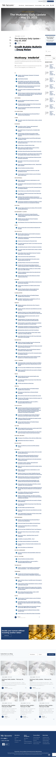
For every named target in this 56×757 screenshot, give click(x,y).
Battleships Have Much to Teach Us (26, 440)
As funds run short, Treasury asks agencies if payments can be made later (28, 127)
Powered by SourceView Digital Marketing (34, 751)
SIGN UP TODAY (51, 654)
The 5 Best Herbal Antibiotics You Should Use (28, 541)
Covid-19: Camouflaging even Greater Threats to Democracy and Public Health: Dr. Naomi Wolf (29, 415)
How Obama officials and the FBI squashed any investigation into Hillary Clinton (28, 493)
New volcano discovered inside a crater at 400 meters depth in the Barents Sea (28, 592)
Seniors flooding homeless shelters (26, 168)
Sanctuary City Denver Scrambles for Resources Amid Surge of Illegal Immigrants (30, 346)
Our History (16, 737)
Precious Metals (38, 5)
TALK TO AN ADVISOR (50, 1)
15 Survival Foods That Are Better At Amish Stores (29, 523)
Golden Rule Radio (46, 740)
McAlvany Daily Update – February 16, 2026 (46, 706)
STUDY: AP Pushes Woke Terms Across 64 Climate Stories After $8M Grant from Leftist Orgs (29, 607)
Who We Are (21, 5)
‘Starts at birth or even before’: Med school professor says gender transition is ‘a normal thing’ (29, 323)
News (44, 5)
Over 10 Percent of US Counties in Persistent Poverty (29, 477)
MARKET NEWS (25, 11)
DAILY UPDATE (31, 11)
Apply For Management (28, 743)
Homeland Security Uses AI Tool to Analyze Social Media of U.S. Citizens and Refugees (29, 86)
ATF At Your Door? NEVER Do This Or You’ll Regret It (29, 367)
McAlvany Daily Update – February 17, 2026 (27, 706)
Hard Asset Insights (18, 740)
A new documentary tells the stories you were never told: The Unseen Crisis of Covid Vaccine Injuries (29, 432)
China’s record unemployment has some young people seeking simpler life (28, 259)
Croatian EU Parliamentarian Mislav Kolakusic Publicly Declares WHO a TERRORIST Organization (29, 266)
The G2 (19, 42)
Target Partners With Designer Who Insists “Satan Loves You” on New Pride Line (29, 333)
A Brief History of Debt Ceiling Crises (26, 145)
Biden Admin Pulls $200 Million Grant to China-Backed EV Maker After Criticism (28, 148)
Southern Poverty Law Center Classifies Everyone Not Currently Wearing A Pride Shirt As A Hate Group (30, 313)
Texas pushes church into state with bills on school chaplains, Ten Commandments (29, 484)
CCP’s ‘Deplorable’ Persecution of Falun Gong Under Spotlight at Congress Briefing (29, 514)
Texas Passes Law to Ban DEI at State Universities (29, 190)
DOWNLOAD (6, 635)
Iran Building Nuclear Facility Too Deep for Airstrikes (30, 246)
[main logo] (8, 5)
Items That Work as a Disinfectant (25, 547)
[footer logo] (6, 735)
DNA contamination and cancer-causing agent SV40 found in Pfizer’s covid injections (30, 429)
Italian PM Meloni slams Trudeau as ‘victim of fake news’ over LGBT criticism (29, 269)
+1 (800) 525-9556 (40, 1)
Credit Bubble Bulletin (46, 743)
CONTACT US (45, 1)
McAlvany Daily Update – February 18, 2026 (9, 706)
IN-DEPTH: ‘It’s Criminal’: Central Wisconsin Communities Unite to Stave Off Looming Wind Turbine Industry (28, 215)
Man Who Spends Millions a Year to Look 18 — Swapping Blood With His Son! (28, 402)
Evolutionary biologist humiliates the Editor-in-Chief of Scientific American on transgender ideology (30, 202)
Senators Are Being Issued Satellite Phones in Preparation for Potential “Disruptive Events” (28, 456)
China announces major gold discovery (26, 256)
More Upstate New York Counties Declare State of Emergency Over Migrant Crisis (29, 350)
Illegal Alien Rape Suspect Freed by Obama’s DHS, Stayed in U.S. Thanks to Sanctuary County (29, 357)
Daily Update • (17, 36)
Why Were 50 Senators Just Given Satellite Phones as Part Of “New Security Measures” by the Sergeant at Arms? (30, 488)
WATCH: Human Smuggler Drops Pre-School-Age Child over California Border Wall (29, 343)
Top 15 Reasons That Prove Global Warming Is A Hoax (30, 222)
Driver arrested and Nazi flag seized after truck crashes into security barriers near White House (28, 481)
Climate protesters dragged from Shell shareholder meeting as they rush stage (29, 104)
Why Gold (35, 740)
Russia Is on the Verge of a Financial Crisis (27, 240)
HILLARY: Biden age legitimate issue (26, 507)
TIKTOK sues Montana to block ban (26, 383)
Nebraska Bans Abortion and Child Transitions (28, 330)
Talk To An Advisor (36, 743)
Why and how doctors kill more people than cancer (29, 395)
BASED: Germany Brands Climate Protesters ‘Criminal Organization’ (28, 219)
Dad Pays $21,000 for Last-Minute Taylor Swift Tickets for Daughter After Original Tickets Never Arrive (30, 154)
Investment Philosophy (28, 741)
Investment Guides (46, 737)
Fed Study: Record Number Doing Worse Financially (29, 151)
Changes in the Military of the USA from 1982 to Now (29, 438)
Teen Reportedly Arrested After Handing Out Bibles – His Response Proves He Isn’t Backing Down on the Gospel (30, 364)
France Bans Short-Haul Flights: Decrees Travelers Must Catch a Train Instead (29, 253)
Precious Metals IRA (36, 737)
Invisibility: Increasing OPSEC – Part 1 (26, 538)
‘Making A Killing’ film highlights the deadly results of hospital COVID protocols (29, 419)
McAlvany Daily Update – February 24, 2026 (40, 680)
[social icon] (1, 738)
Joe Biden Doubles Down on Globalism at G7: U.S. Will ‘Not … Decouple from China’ (29, 299)
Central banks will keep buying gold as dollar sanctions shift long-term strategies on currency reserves (29, 134)
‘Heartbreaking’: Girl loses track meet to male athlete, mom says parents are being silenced (28, 320)
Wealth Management (29, 5)
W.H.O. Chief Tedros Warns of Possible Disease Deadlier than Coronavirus (28, 296)
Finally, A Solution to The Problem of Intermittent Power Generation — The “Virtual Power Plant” (29, 568)
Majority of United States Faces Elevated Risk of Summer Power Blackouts (28, 114)
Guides (47, 5)
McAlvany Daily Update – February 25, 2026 (12, 680)
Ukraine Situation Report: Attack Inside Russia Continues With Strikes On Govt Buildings (28, 290)
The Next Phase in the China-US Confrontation (28, 262)
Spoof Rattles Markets (23, 78)
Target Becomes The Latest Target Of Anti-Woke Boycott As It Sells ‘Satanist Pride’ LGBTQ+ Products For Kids (29, 602)
